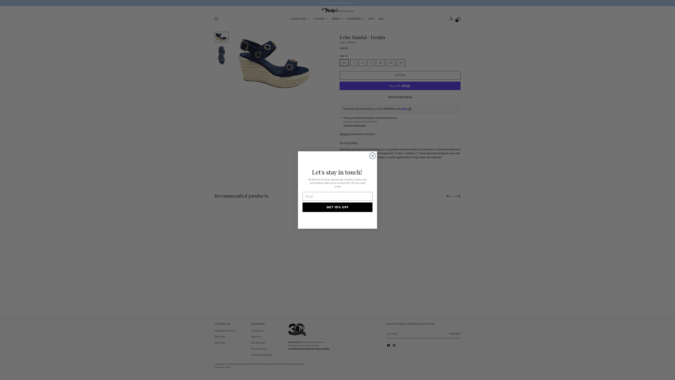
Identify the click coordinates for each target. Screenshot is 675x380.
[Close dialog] (372, 156)
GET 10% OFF (337, 207)
